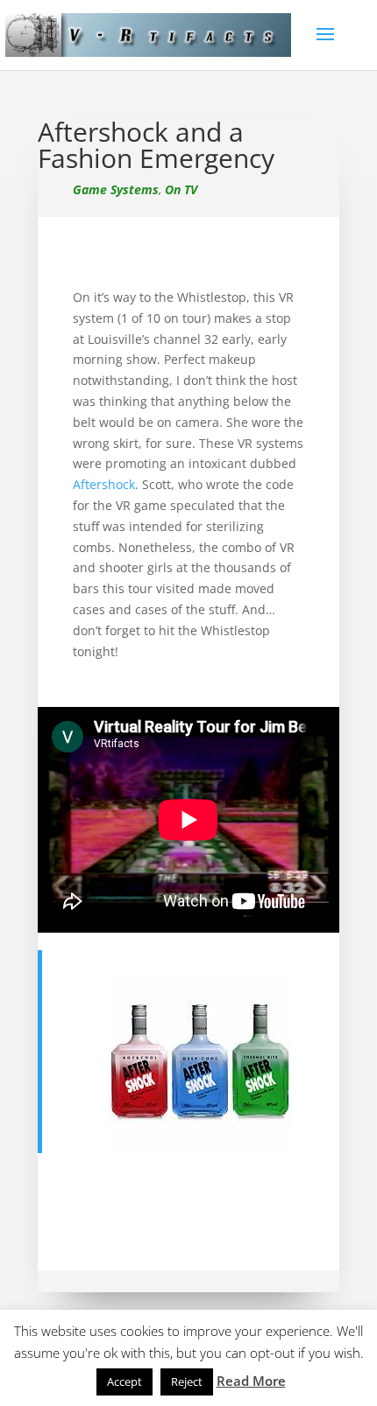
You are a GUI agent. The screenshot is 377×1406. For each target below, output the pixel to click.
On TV (181, 189)
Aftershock (104, 484)
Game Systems (116, 189)
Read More (251, 1380)
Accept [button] (124, 1381)
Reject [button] (187, 1381)
